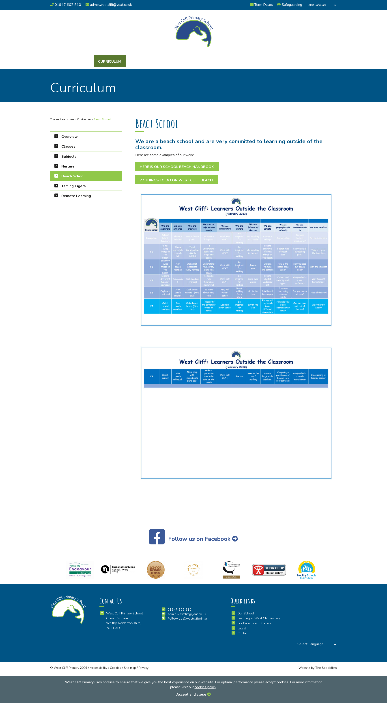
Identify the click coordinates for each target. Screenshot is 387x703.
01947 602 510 (67, 4)
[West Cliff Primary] (193, 31)
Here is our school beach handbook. (177, 166)
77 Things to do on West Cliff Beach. (177, 180)
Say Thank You (214, 61)
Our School (78, 61)
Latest (242, 61)
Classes (68, 146)
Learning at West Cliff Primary (258, 618)
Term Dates (263, 4)
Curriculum (109, 61)
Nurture (68, 166)
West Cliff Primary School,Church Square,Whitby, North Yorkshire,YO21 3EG (125, 620)
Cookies (115, 668)
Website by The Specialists (318, 668)
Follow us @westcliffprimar (187, 618)
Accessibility (98, 668)
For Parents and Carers (174, 61)
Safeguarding (291, 4)
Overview (69, 136)
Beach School (73, 176)
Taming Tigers (73, 186)
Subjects (69, 156)
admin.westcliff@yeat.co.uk (110, 4)
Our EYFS (137, 61)
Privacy (143, 668)
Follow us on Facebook (199, 539)
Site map (130, 668)
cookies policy (205, 687)
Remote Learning (76, 195)
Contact (266, 61)
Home (70, 119)
